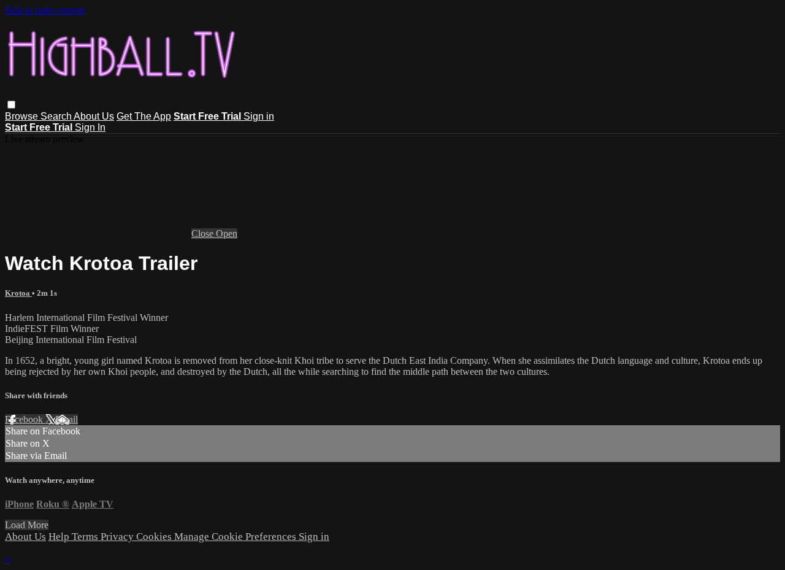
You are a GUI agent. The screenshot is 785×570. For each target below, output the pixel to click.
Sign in (258, 116)
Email (66, 419)
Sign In (90, 127)
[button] (11, 105)
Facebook (25, 419)
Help (60, 536)
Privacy (118, 536)
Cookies (155, 536)
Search (57, 116)
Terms (86, 536)
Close (203, 233)
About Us (94, 116)
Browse (22, 116)
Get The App (144, 116)
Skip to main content (45, 10)
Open (226, 233)
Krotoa (18, 293)
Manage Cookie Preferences (236, 536)
